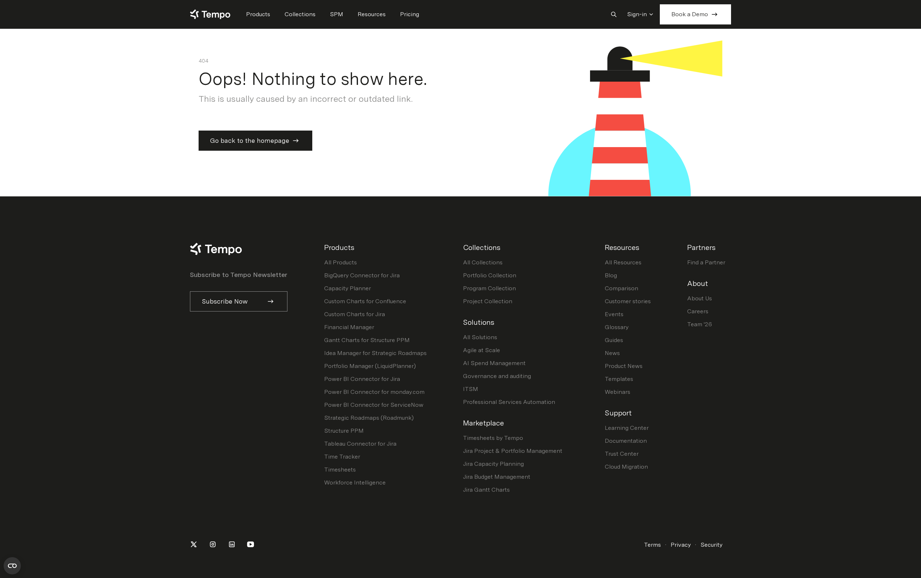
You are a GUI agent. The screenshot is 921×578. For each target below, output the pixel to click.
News (612, 353)
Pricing (409, 14)
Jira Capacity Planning (493, 463)
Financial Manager (349, 327)
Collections (300, 14)
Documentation (626, 440)
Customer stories (628, 301)
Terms (652, 544)
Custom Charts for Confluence (365, 301)
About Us (699, 298)
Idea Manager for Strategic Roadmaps (375, 353)
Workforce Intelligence (355, 482)
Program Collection (489, 288)
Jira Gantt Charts (486, 489)
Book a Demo (689, 14)
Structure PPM (344, 430)
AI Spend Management (494, 363)
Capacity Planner (347, 288)
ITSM (470, 389)
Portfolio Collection (489, 275)
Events (614, 314)
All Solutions (480, 337)
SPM (336, 14)
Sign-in (637, 14)
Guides (614, 340)
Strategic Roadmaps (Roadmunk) (369, 417)
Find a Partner (706, 262)
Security (711, 544)
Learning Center (627, 427)
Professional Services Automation (509, 402)
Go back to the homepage (249, 140)
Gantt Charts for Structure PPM (367, 340)
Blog (611, 275)
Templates (619, 379)
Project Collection (487, 301)
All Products (340, 262)
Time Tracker (342, 456)
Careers (697, 311)
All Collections (483, 262)
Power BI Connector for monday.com (374, 391)
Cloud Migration (626, 466)
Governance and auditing (497, 376)
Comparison (621, 288)
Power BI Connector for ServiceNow (373, 404)
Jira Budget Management (496, 476)
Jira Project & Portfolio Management (512, 450)
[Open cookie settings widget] (12, 565)
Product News (624, 366)
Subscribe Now (225, 301)
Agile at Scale (481, 350)
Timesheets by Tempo (493, 437)
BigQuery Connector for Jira (362, 275)
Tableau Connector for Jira (360, 443)
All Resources (623, 262)
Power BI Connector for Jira (362, 379)
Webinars (617, 391)
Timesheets (340, 469)
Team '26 (699, 324)
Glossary (617, 327)
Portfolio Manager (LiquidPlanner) (370, 366)
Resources (372, 14)
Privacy (681, 544)
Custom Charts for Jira (354, 314)
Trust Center (622, 453)
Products (258, 14)
